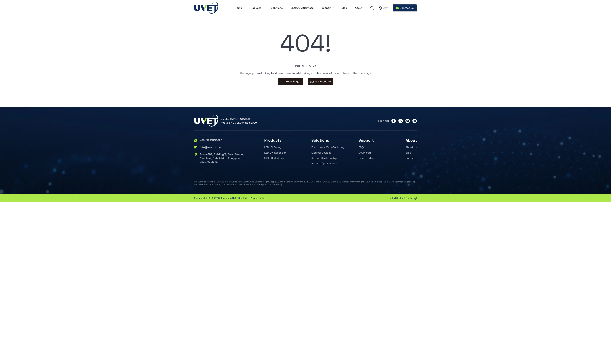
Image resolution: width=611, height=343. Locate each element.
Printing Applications (324, 163)
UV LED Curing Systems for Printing (342, 181)
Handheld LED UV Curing (308, 181)
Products (255, 8)
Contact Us (407, 8)
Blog (344, 8)
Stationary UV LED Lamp (223, 184)
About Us (411, 147)
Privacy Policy (257, 198)
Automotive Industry (324, 158)
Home (238, 8)
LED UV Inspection (275, 152)
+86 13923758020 (211, 140)
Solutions (277, 8)
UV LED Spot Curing (204, 181)
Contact (411, 158)
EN (384, 8)
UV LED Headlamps (393, 181)
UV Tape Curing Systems (280, 181)
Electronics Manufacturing (327, 147)
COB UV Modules (246, 184)
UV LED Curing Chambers (252, 181)
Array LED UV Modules (269, 184)
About (358, 8)
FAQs (361, 147)
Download (364, 152)
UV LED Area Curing (227, 181)
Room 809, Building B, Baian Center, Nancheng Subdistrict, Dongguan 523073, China (222, 158)
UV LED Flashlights (372, 181)
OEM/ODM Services (302, 8)
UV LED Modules (274, 158)
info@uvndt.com (210, 147)
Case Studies (366, 158)
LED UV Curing (272, 147)
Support (326, 8)
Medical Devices (321, 152)
